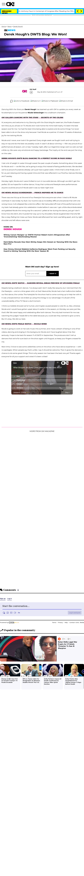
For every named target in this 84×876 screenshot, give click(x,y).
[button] (4, 4)
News (9, 26)
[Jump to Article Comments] (11, 101)
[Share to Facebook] (22, 101)
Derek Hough (18, 26)
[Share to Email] (66, 101)
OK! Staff (33, 89)
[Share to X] (36, 101)
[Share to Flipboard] (50, 101)
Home (4, 26)
